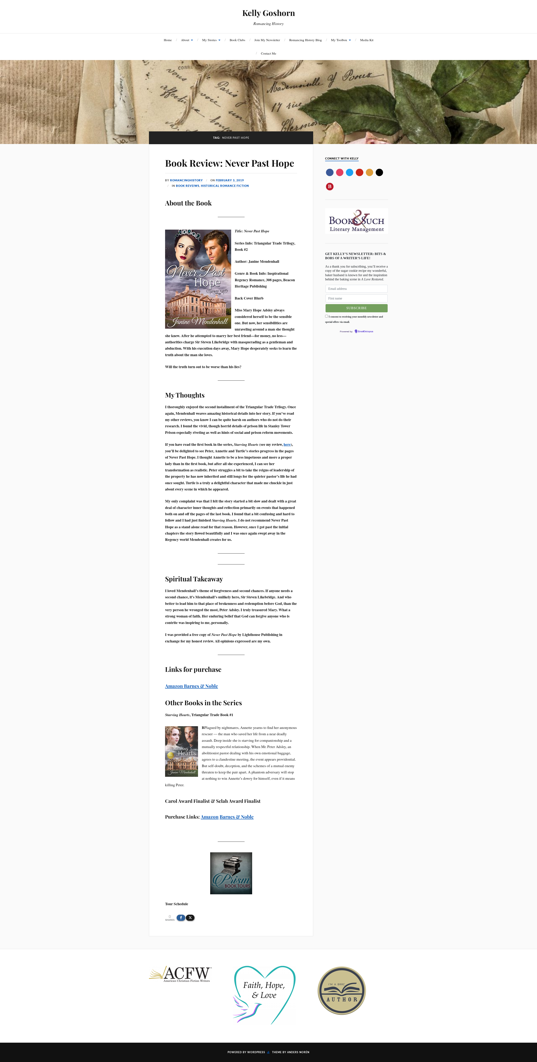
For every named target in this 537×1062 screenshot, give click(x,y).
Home (168, 40)
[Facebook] (329, 172)
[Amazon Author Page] (379, 172)
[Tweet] (190, 918)
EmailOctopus (365, 332)
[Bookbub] (329, 186)
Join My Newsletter (267, 40)
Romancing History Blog (305, 40)
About (185, 40)
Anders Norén (298, 1052)
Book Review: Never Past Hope (229, 163)
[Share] (181, 918)
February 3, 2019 (230, 180)
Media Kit (366, 40)
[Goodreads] (369, 172)
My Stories (209, 40)
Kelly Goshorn (268, 12)
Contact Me (268, 53)
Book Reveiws (187, 185)
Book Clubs (237, 40)
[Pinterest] (359, 172)
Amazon (174, 686)
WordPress (256, 1052)
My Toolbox (339, 40)
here (287, 444)
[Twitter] (349, 172)
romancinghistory (186, 180)
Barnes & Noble (201, 686)
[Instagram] (339, 172)
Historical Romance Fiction (225, 185)
